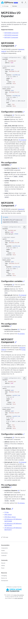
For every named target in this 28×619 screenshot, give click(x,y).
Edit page (5, 537)
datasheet (21, 49)
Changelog (4, 575)
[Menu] (25, 2)
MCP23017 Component (11, 37)
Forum (2, 568)
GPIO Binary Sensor (10, 517)
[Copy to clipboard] (24, 57)
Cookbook (3, 555)
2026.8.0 (16, 2)
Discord (3, 563)
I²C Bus (23, 349)
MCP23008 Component (11, 33)
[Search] (22, 2)
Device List (4, 578)
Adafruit (3, 51)
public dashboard (18, 598)
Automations (4, 553)
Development (4, 580)
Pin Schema (22, 140)
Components (4, 548)
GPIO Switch (8, 514)
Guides (3, 550)
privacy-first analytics (18, 595)
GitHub (3, 565)
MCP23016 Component (11, 35)
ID (13, 115)
